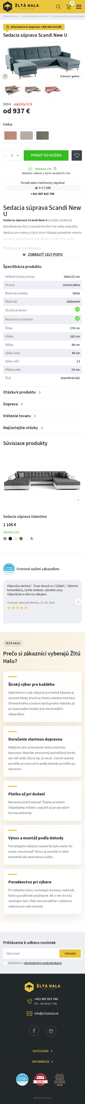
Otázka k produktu (19, 392)
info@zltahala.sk (46, 1013)
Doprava (10, 404)
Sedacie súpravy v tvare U (35, 16)
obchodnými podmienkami (43, 963)
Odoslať (70, 953)
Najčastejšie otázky (20, 428)
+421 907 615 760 (42, 194)
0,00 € (72, 3)
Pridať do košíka (46, 155)
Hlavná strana (10, 16)
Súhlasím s (35, 963)
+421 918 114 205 (51, 27)
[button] (78, 500)
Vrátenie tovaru (17, 416)
